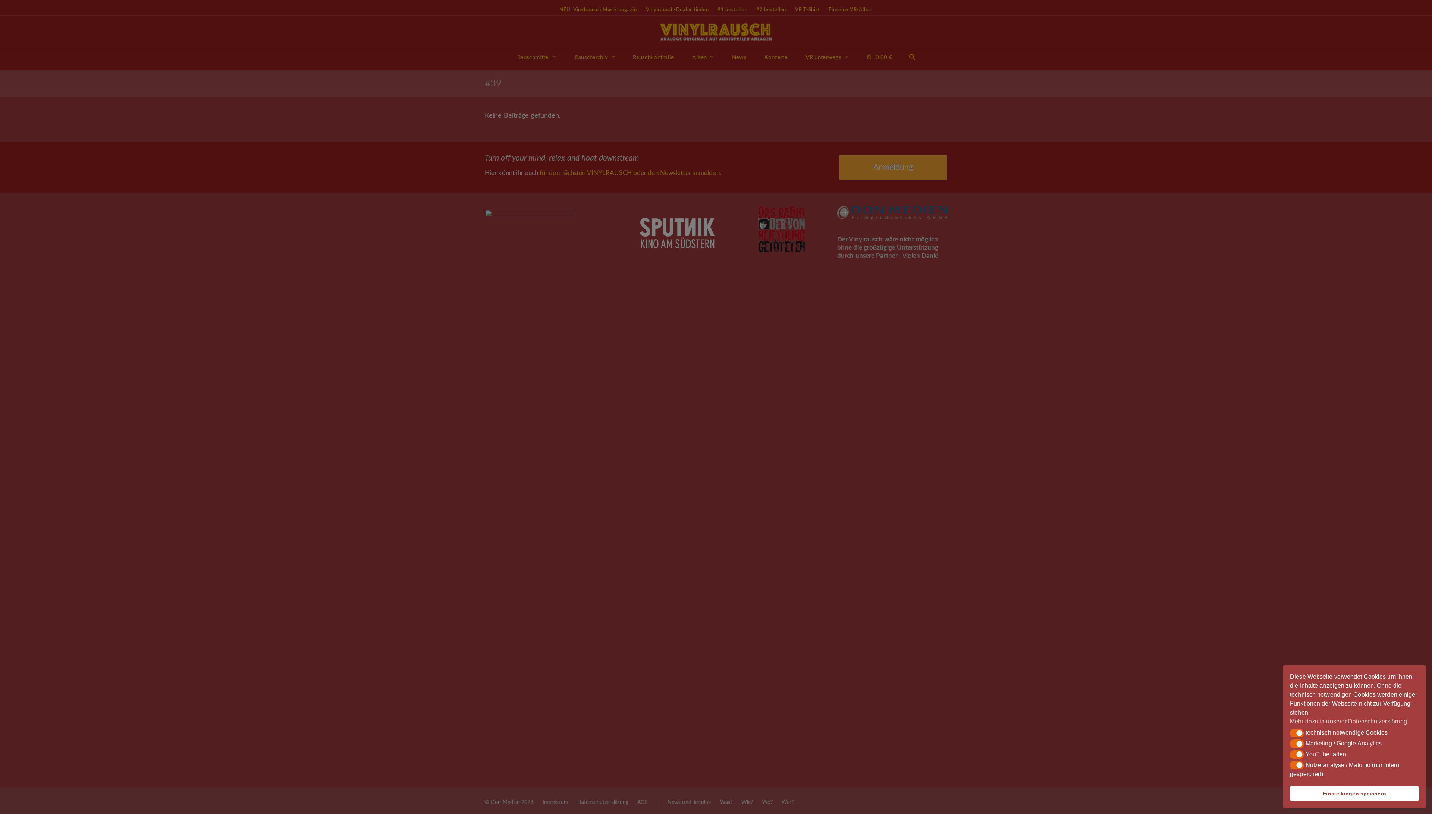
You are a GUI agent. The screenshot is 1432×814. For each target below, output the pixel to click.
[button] (1297, 733)
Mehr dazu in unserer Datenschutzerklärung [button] (1348, 721)
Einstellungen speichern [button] (1354, 793)
